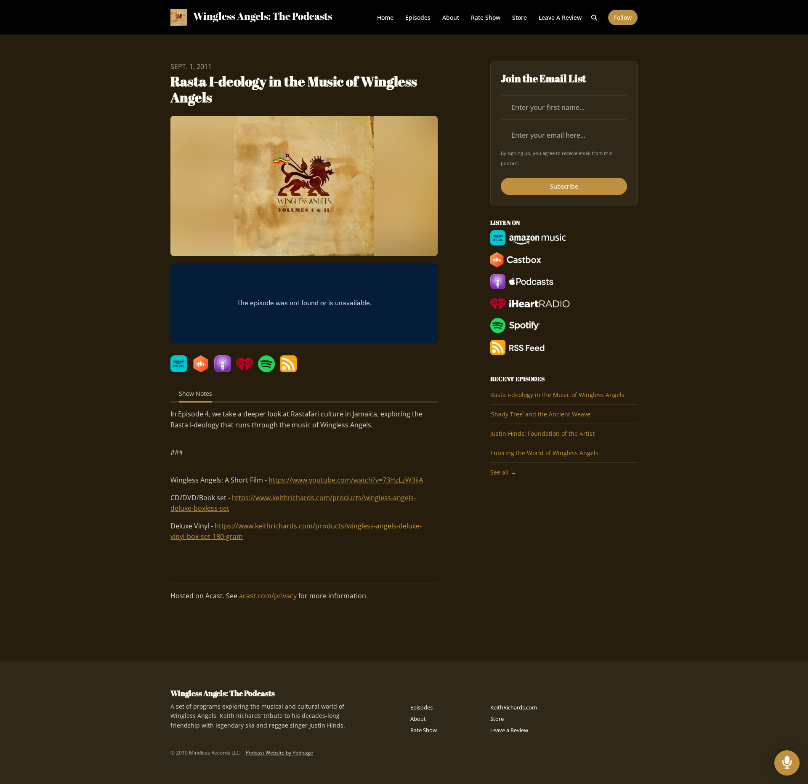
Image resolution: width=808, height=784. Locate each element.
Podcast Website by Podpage (279, 752)
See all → (503, 472)
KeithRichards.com (513, 707)
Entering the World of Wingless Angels (544, 453)
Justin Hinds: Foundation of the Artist (542, 433)
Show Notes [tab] (195, 393)
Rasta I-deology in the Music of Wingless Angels (557, 395)
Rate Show (485, 17)
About (450, 17)
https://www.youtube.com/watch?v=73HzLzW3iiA (345, 480)
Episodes (418, 17)
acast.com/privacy (268, 595)
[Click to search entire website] (594, 17)
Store (519, 17)
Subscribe (564, 186)
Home (385, 17)
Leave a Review (560, 17)
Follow (623, 17)
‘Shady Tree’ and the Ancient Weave (540, 414)
